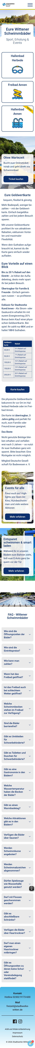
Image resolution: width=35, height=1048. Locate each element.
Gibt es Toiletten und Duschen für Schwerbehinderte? (15, 755)
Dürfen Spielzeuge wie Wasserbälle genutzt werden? (14, 883)
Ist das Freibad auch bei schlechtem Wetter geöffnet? (15, 690)
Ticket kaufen (16, 179)
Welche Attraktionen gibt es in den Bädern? (15, 821)
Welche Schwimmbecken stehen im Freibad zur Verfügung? (13, 708)
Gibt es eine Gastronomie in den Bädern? (14, 772)
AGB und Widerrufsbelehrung (17, 1029)
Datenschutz (17, 1036)
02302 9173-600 (21, 997)
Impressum (17, 1033)
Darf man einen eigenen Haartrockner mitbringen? (12, 948)
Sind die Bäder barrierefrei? (11, 725)
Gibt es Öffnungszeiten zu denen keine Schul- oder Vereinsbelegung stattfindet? (14, 970)
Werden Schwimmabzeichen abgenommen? (15, 867)
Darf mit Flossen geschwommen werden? (13, 900)
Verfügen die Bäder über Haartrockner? (14, 931)
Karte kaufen (17, 389)
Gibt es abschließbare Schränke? (11, 916)
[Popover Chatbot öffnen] (30, 1043)
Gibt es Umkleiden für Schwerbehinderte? (14, 739)
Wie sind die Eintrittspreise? (12, 649)
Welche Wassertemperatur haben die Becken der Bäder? (14, 790)
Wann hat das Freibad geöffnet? (13, 676)
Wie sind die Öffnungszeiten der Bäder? (14, 634)
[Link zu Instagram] (20, 1021)
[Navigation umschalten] (30, 5)
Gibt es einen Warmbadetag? (12, 807)
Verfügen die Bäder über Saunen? (14, 836)
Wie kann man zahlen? (11, 662)
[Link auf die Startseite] (8, 5)
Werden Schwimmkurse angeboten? (12, 851)
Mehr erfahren (17, 516)
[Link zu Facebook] (15, 1021)
